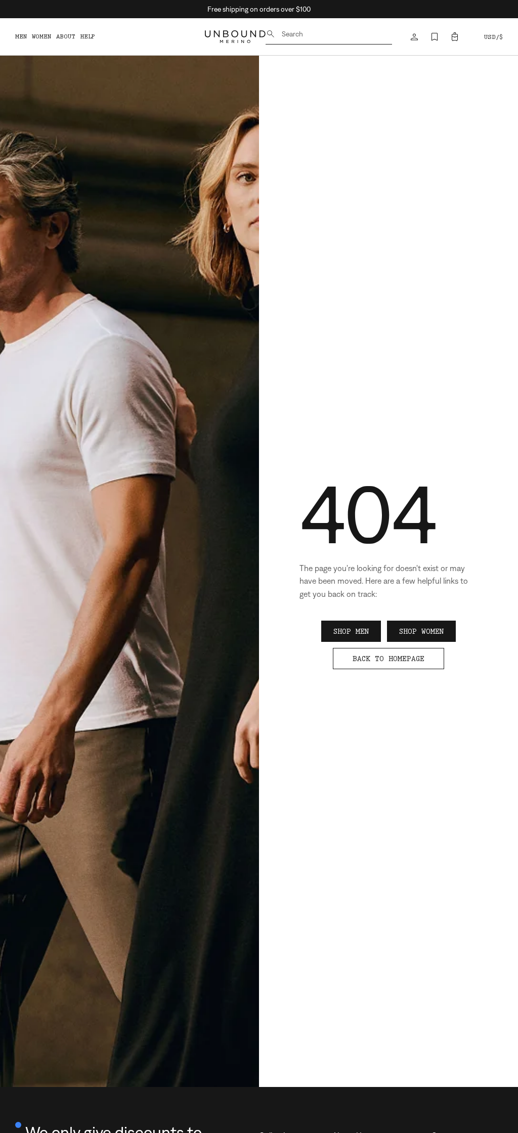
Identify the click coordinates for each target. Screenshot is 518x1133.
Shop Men (351, 631)
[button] (455, 36)
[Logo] (235, 36)
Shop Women (421, 631)
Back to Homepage (388, 658)
